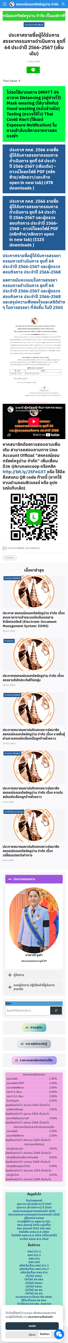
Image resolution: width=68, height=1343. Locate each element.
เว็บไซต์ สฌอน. (34, 1283)
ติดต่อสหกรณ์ (34, 1200)
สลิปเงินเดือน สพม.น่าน (34, 1272)
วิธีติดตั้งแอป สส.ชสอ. (34, 1300)
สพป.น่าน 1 (34, 1251)
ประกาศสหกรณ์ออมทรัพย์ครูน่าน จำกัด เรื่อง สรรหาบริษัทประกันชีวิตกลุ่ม (33, 677)
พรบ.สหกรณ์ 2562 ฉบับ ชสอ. (34, 1228)
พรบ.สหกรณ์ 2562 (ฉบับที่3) (34, 1225)
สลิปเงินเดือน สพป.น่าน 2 (34, 1269)
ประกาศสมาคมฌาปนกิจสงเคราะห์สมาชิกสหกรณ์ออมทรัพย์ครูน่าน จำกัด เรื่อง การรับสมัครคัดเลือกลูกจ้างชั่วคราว (33, 792)
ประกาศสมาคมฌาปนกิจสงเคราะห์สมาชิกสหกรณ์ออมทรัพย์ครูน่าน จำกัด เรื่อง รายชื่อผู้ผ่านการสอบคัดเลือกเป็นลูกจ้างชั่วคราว (34, 734)
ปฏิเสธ (32, 1334)
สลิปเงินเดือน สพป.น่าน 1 (34, 1265)
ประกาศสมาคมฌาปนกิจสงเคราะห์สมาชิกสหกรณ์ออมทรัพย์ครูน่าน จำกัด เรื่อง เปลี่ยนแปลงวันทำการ (31, 850)
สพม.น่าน (34, 1258)
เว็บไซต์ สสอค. (34, 1276)
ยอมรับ (32, 1325)
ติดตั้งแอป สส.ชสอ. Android (34, 1303)
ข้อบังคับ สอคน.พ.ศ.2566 (34, 1231)
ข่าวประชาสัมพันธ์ (34, 24)
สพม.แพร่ (34, 1262)
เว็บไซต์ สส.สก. (34, 1293)
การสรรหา (10, 557)
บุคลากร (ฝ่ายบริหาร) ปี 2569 (34, 1204)
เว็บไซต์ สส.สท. (34, 1290)
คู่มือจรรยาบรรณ (34, 1218)
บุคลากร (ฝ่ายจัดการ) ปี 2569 (34, 1207)
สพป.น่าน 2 (34, 1255)
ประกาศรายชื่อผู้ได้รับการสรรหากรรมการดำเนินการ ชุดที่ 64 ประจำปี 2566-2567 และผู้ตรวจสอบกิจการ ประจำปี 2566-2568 (32, 264)
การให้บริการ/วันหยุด (13, 811)
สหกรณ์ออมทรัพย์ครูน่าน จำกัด (37, 4)
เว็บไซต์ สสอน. (34, 1286)
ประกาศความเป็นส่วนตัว (40, 1316)
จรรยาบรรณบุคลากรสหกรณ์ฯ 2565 (34, 1211)
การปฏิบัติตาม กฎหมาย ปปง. (34, 1221)
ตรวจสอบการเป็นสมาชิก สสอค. (34, 1296)
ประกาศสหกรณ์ (32, 548)
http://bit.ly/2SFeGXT (24, 471)
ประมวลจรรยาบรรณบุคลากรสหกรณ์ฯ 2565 (34, 1214)
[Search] (56, 1011)
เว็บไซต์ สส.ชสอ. (34, 1279)
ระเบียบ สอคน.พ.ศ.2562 (34, 1239)
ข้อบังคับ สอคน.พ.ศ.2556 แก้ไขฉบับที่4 (34, 1235)
